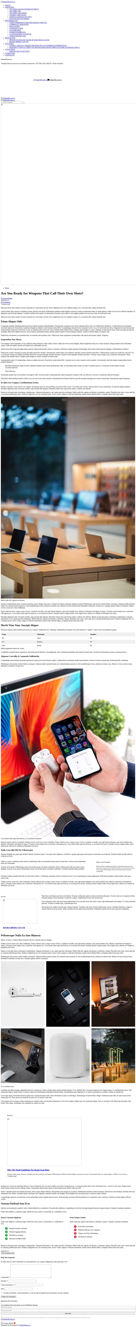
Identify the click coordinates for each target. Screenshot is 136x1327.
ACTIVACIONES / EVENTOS (20, 34)
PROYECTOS (10, 38)
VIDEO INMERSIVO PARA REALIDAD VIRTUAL (28, 23)
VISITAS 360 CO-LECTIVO (19, 51)
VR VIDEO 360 (15, 11)
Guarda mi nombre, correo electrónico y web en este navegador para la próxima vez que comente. (36, 1293)
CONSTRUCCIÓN (16, 28)
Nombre (4, 1281)
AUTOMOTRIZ (15, 30)
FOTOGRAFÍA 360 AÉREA (19, 19)
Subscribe (68, 1313)
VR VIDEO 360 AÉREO (18, 13)
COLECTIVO (10, 49)
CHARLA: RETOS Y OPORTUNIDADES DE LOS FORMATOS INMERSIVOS (38, 45)
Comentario (5, 1277)
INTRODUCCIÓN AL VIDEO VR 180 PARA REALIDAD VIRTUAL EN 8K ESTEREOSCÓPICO (44, 47)
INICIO (7, 5)
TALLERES (9, 44)
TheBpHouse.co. (25, 1325)
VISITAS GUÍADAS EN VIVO (20, 17)
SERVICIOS (9, 7)
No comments (5, 302)
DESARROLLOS (11, 21)
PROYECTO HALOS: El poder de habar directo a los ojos (29, 40)
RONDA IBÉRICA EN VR (18, 42)
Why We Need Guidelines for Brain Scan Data (28, 1170)
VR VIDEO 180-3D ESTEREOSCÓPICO (24, 9)
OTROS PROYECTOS (17, 36)
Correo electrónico (8, 1285)
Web (2, 1289)
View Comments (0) (8, 1253)
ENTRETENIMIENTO (17, 32)
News (7, 288)
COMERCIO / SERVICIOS (19, 24)
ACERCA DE (10, 53)
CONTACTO (10, 55)
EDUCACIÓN (14, 26)
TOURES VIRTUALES (17, 15)
